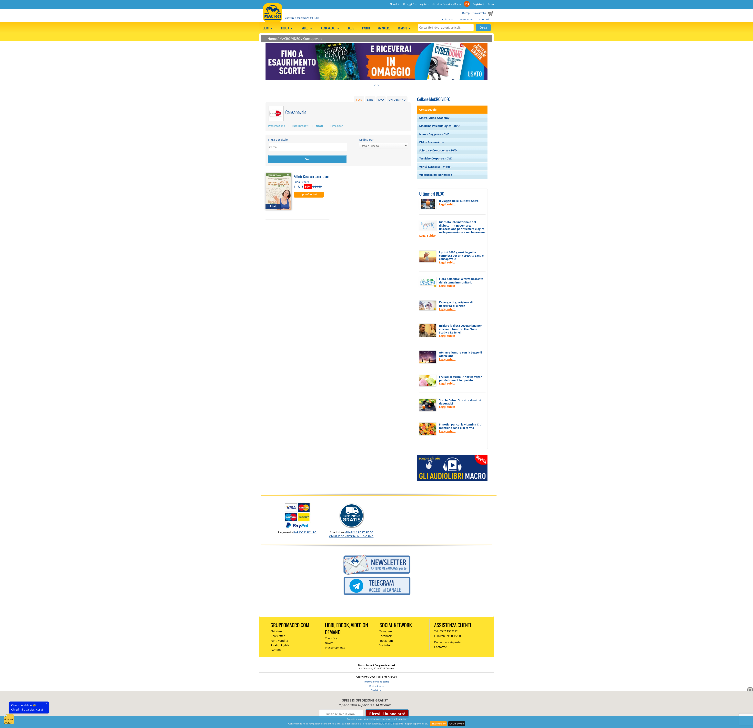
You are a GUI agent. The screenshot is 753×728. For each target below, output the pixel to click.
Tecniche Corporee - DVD (435, 158)
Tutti (359, 99)
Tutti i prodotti (300, 126)
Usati (319, 126)
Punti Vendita (279, 640)
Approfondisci (309, 194)
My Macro (384, 28)
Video (305, 28)
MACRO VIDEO (289, 38)
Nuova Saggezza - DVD (434, 134)
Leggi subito (447, 204)
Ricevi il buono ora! (387, 713)
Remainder (336, 126)
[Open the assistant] (9, 719)
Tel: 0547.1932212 (446, 631)
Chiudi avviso (456, 723)
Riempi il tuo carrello (474, 13)
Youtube (384, 645)
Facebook (385, 636)
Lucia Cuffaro (301, 182)
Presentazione (276, 126)
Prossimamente (335, 648)
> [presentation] (378, 85)
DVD (381, 99)
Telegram (385, 631)
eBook (285, 28)
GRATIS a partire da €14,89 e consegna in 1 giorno (351, 534)
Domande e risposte (447, 642)
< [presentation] (375, 85)
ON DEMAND (397, 99)
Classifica (331, 638)
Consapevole (312, 38)
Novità (329, 643)
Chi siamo (448, 19)
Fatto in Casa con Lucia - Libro (311, 176)
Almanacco (328, 28)
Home (272, 38)
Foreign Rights (279, 645)
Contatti (484, 19)
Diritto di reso (376, 686)
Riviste (403, 28)
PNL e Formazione (431, 142)
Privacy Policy (438, 723)
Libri (266, 28)
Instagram (386, 640)
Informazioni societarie (376, 681)
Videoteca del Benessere (435, 175)
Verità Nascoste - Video (435, 167)
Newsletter (466, 19)
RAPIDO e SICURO (304, 532)
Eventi (366, 28)
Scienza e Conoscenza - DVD (438, 150)
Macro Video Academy (434, 118)
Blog (351, 28)
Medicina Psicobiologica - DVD (439, 126)
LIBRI (370, 99)
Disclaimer (376, 690)
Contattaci (440, 647)
